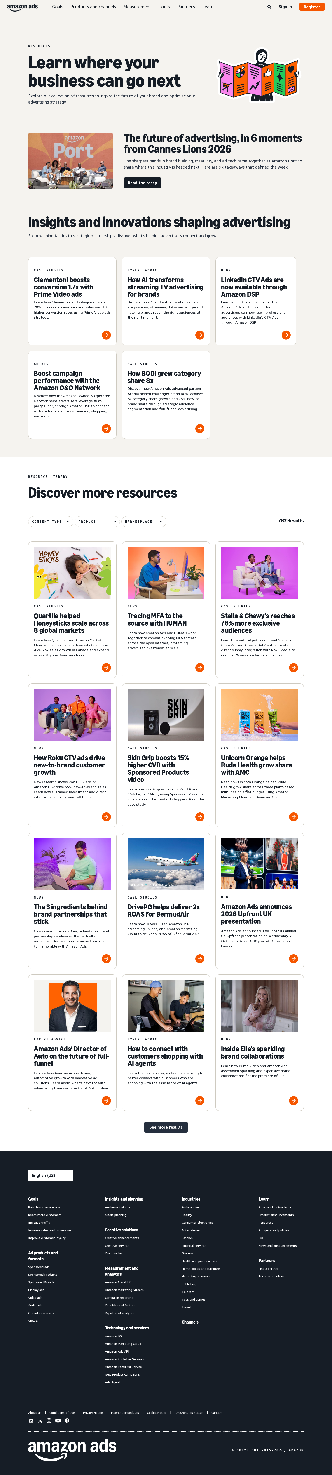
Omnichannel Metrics (120, 1305)
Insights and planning (124, 1199)
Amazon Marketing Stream (124, 1290)
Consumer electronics (197, 1222)
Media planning (115, 1215)
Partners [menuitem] (267, 1260)
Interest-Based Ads (125, 1412)
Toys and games (194, 1299)
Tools (164, 6)
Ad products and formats (43, 1255)
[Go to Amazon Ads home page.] (72, 1450)
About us (34, 1412)
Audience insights (117, 1207)
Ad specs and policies (274, 1230)
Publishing (189, 1284)
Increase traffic (39, 1222)
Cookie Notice (156, 1412)
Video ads (35, 1297)
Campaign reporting (119, 1297)
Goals (57, 6)
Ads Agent (112, 1382)
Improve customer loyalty (46, 1238)
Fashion (187, 1238)
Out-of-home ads (41, 1313)
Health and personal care (199, 1261)
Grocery (187, 1253)
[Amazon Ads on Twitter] (40, 1421)
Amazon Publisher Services (124, 1359)
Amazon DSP (114, 1336)
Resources (266, 1222)
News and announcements (278, 1245)
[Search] (269, 7)
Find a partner (268, 1268)
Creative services (117, 1245)
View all (34, 1320)
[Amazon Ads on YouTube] (58, 1421)
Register (312, 6)
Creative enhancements (122, 1238)
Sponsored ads (38, 1267)
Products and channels (93, 6)
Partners (186, 6)
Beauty (187, 1215)
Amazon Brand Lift (118, 1282)
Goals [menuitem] (33, 1199)
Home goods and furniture (201, 1268)
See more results (166, 1126)
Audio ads (35, 1305)
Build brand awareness (44, 1207)
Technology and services (127, 1328)
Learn (208, 6)
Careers (216, 1412)
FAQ (261, 1238)
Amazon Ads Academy (275, 1207)
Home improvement (196, 1276)
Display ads (36, 1290)
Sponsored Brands (41, 1282)
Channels (190, 1322)
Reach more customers (44, 1215)
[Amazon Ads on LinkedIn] (31, 1421)
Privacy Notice (93, 1412)
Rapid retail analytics (119, 1313)
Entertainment (192, 1230)
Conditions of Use (62, 1412)
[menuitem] (50, 1290)
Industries (191, 1199)
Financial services (194, 1245)
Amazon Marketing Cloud (123, 1344)
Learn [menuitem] (264, 1199)
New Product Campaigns (122, 1374)
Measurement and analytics (121, 1271)
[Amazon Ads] (19, 7)
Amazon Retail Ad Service (123, 1367)
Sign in (285, 6)
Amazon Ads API (117, 1351)
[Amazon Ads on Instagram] (49, 1421)
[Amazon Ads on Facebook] (67, 1421)
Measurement (137, 6)
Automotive (190, 1207)
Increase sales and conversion (49, 1230)
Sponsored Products (42, 1274)
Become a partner (271, 1276)
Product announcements (276, 1215)
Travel (186, 1307)
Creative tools (115, 1253)
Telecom (188, 1292)
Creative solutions (121, 1230)
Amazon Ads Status (189, 1412)
